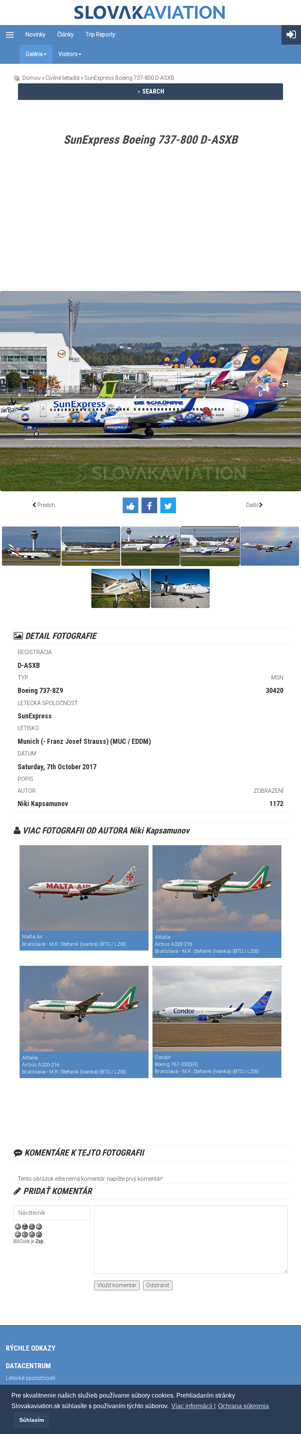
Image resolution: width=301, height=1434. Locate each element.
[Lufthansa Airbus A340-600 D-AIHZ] (269, 546)
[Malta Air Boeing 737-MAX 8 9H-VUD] (84, 888)
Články (65, 34)
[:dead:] (39, 1234)
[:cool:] (25, 1226)
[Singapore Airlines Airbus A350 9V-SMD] (91, 546)
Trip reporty (100, 34)
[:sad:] (32, 1234)
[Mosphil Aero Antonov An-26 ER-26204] (180, 588)
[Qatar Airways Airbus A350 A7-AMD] (150, 546)
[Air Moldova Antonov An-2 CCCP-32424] (120, 588)
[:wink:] (39, 1226)
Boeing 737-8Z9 (40, 690)
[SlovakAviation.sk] (150, 12)
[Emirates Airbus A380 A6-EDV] (31, 546)
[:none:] (18, 1234)
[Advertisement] (150, 220)
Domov (31, 78)
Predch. (46, 505)
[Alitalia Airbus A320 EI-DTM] (216, 888)
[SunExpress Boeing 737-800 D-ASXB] (210, 546)
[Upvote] (132, 507)
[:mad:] (25, 1234)
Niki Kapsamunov (43, 803)
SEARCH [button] (152, 91)
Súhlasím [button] (31, 1420)
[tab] (150, 91)
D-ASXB (29, 665)
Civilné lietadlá (62, 78)
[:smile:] (18, 1226)
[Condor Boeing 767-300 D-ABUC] (216, 1008)
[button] (12, 1420)
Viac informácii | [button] (193, 1406)
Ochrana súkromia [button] (243, 1406)
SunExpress (35, 716)
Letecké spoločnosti (30, 1378)
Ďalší (252, 505)
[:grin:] (32, 1226)
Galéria (34, 54)
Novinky (35, 34)
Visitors (68, 54)
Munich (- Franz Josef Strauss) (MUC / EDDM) (84, 741)
